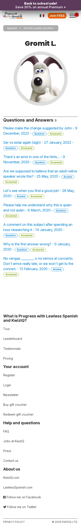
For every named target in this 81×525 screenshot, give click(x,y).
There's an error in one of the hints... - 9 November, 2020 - (34, 159)
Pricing (8, 358)
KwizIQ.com (11, 477)
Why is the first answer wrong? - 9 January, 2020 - (37, 246)
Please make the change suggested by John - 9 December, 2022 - (40, 130)
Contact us (10, 460)
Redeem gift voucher (18, 414)
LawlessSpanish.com (17, 487)
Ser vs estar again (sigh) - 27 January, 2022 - (38, 144)
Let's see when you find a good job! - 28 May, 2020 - (39, 193)
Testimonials (12, 348)
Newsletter (11, 395)
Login (7, 385)
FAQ (6, 431)
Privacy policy (14, 521)
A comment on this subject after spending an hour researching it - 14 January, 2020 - (37, 229)
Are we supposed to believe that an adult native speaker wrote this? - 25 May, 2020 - (40, 176)
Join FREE (57, 15)
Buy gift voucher (15, 404)
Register (9, 375)
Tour (6, 329)
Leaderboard (12, 338)
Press (7, 451)
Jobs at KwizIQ (13, 441)
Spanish (12, 28)
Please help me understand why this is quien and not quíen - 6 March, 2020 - (37, 210)
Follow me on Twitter (21, 507)
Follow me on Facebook (23, 497)
